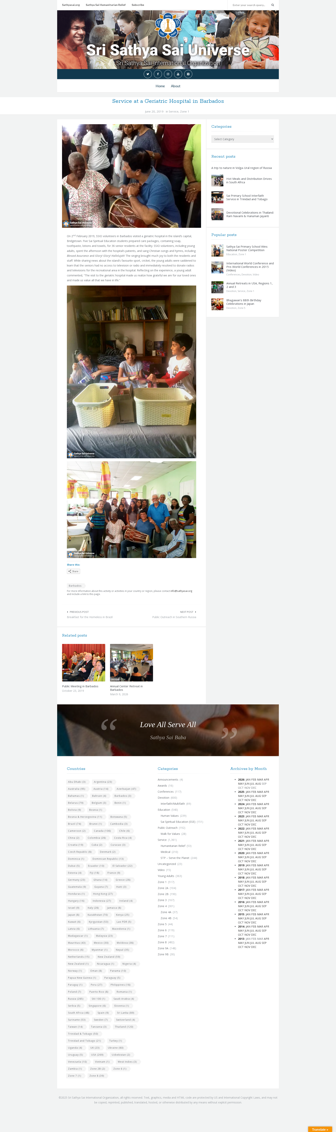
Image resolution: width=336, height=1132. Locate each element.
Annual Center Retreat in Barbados (126, 688)
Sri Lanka (125, 1012)
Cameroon (77, 830)
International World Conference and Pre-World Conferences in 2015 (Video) (250, 266)
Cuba (97, 844)
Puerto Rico (98, 991)
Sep (264, 796)
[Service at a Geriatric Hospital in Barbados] (131, 176)
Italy (93, 907)
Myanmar (100, 949)
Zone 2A (163, 888)
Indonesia (102, 900)
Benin (120, 802)
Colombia (97, 837)
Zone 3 (162, 900)
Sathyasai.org (71, 4)
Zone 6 (119, 1068)
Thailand (124, 1026)
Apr (266, 779)
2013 (241, 939)
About (175, 86)
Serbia (74, 1005)
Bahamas (76, 795)
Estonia (74, 872)
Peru (96, 984)
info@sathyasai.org (181, 590)
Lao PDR (124, 921)
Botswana (118, 816)
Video (256, 274)
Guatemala (77, 886)
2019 (241, 865)
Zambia (75, 1068)
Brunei (95, 823)
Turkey (115, 1040)
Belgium (99, 802)
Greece (123, 879)
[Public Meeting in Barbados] (93, 662)
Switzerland (125, 1019)
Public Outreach (168, 828)
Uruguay (75, 1054)
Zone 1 (184, 111)
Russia (75, 998)
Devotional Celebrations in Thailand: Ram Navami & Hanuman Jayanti (250, 214)
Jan (248, 779)
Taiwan (75, 1026)
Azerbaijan (126, 788)
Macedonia (121, 928)
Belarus (75, 802)
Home (160, 86)
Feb (253, 779)
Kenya (122, 914)
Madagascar (78, 935)
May (241, 783)
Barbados (75, 585)
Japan (73, 914)
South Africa (78, 1012)
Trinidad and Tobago (84, 1040)
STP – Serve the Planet (175, 858)
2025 (241, 792)
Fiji (94, 872)
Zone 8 (96, 1075)
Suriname (77, 1019)
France (114, 872)
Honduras (76, 893)
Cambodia (119, 823)
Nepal (122, 949)
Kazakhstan (98, 914)
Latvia (74, 928)
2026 (241, 779)
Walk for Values (170, 834)
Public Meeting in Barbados (80, 686)
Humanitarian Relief (173, 846)
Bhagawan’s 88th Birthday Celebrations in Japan (243, 302)
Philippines (120, 984)
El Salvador (122, 865)
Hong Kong (103, 893)
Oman (96, 970)
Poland (74, 991)
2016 (241, 902)
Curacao (118, 844)
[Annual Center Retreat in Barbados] (140, 662)
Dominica (76, 858)
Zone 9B (163, 954)
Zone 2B (97, 1068)
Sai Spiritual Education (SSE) (178, 822)
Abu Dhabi (77, 781)
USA (97, 1054)
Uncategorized (167, 864)
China (73, 837)
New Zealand (109, 956)
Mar (260, 779)
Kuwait (74, 921)
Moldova (125, 942)
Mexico (101, 942)
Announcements (168, 779)
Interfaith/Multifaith (173, 803)
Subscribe (138, 4)
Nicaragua (105, 963)
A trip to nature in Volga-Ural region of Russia (241, 168)
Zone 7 (74, 1075)
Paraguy (75, 984)
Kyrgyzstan (98, 921)
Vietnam (102, 1061)
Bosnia (95, 809)
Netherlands (78, 956)
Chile (124, 830)
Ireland (126, 900)
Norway (75, 970)
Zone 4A (166, 912)
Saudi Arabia (124, 998)
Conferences (233, 274)
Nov (247, 800)
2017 (241, 890)
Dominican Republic (108, 858)
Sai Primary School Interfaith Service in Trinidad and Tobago (247, 197)
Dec (253, 800)
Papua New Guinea (82, 977)
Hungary (76, 900)
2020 (241, 853)
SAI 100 (98, 998)
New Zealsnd (78, 963)
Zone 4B (166, 918)
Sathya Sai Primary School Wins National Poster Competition (247, 248)
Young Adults (166, 876)
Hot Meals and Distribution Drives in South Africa (249, 180)
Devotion (247, 274)
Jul (252, 783)
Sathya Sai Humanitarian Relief (106, 4)
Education (231, 254)
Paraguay (112, 977)
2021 (241, 841)
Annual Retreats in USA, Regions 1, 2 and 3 (249, 285)
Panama (118, 970)
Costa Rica (123, 837)
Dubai (74, 865)
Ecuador (96, 865)
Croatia (75, 844)
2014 (241, 926)
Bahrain (99, 795)
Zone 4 (162, 906)
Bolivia (74, 809)
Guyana (101, 886)
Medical (165, 852)
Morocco (75, 949)
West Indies (127, 1061)
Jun (247, 783)
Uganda (75, 1047)
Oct (241, 800)
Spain (103, 1012)
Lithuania (96, 928)
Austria (101, 788)
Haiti (121, 886)
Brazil (74, 823)
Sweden (101, 1019)
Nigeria (129, 963)
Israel (73, 907)
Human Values (170, 816)
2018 (241, 877)
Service (173, 111)
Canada (102, 830)
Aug (258, 783)
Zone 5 (241, 308)
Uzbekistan (121, 1054)
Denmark (108, 851)
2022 (241, 828)
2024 (241, 804)
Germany (76, 879)
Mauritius (77, 942)
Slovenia (121, 1005)
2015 (241, 914)
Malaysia (104, 935)
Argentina (103, 781)
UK (95, 1047)
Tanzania (99, 1026)
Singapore (97, 1005)
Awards (162, 785)
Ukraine (115, 1047)
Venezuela (77, 1061)
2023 (241, 816)
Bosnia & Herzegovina (85, 816)
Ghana (100, 879)
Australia (76, 788)
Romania (124, 991)
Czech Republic (80, 851)
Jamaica (114, 907)
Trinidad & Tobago (83, 1033)
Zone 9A (163, 948)
